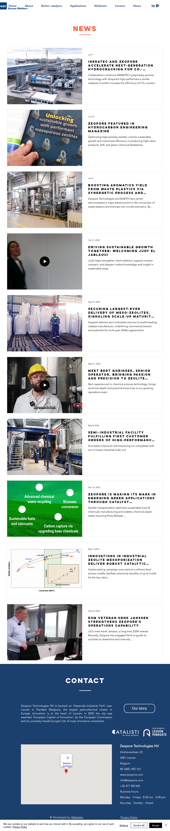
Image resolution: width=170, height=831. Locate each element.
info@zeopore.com (131, 780)
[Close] (166, 825)
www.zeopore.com (131, 775)
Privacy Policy (20, 827)
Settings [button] (124, 825)
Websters (77, 817)
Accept (155, 825)
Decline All (138, 825)
